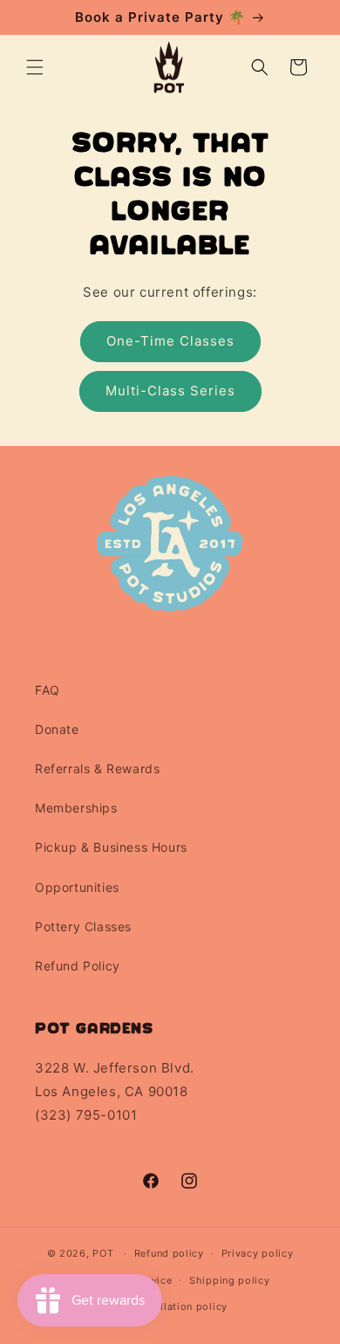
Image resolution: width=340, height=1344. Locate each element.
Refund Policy (77, 965)
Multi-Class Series (170, 390)
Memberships (76, 807)
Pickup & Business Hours (111, 847)
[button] (35, 67)
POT (102, 1253)
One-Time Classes (170, 341)
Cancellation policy (179, 1306)
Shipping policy (229, 1280)
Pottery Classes (83, 926)
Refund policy (169, 1253)
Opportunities (77, 887)
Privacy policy (257, 1253)
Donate (57, 729)
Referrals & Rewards (97, 768)
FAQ (47, 689)
